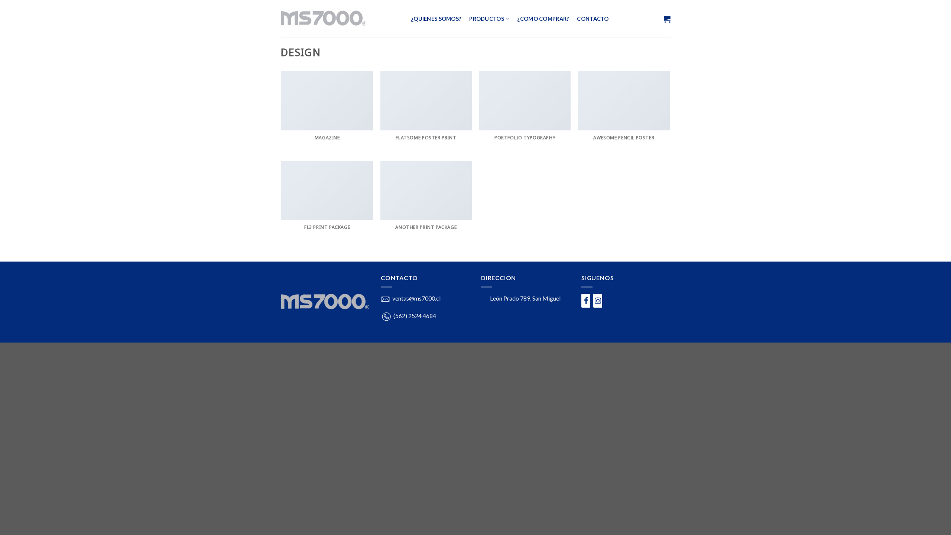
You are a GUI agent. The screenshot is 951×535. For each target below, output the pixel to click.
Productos (486, 19)
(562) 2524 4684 (414, 315)
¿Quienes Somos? (436, 19)
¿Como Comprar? (543, 19)
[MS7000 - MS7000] (340, 19)
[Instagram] (597, 301)
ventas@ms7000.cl (416, 298)
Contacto (592, 19)
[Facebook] (585, 301)
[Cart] (666, 19)
